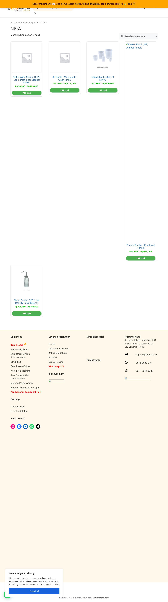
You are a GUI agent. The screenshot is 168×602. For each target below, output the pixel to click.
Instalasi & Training (20, 370)
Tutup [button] (134, 3)
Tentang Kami (17, 406)
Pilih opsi (27, 93)
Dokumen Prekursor (59, 348)
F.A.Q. (52, 344)
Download (15, 361)
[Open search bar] (35, 13)
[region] (34, 583)
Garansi (53, 357)
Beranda (14, 22)
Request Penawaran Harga (24, 387)
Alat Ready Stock (19, 349)
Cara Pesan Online (20, 366)
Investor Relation (19, 411)
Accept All (34, 591)
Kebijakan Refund (58, 353)
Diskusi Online (56, 362)
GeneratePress (102, 597)
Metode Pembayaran (21, 383)
